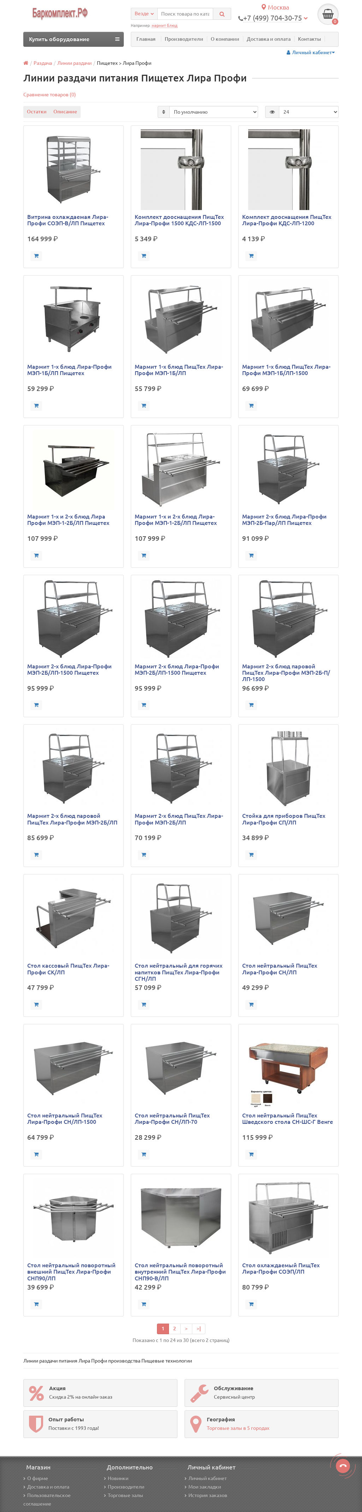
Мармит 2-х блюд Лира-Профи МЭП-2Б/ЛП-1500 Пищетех (69, 669)
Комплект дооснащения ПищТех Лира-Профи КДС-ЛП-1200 (286, 220)
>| (199, 1328)
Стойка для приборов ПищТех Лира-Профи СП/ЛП (283, 818)
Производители (184, 39)
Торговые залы (125, 1495)
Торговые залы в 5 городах (238, 1428)
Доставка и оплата (269, 39)
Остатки (37, 111)
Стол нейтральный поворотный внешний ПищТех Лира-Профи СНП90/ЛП (71, 1271)
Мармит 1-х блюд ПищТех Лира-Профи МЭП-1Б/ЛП (179, 369)
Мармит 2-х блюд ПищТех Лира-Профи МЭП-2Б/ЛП (179, 818)
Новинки (118, 1478)
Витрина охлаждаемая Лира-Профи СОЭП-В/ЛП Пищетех (67, 220)
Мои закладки (204, 1487)
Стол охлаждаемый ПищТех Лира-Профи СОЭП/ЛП (281, 1268)
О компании (225, 39)
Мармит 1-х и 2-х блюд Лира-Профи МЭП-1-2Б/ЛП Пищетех (176, 519)
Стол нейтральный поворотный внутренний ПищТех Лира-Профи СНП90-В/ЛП (180, 1271)
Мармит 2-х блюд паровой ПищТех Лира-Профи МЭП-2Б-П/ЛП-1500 (286, 672)
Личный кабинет (207, 1478)
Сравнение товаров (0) (49, 94)
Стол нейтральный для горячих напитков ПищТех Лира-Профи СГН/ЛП (178, 971)
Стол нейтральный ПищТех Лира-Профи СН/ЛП (279, 968)
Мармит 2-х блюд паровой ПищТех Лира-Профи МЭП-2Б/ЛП (72, 818)
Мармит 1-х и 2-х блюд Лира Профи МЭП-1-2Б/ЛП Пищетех (68, 519)
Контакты (309, 39)
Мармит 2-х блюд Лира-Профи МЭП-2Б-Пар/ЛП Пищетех (284, 519)
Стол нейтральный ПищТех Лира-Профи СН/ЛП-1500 (64, 1118)
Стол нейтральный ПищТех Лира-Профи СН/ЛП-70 (172, 1118)
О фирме (37, 1478)
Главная (146, 39)
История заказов (207, 1495)
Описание (65, 111)
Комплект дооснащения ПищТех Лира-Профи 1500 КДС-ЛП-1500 (179, 220)
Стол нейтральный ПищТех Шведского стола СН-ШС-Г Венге (287, 1118)
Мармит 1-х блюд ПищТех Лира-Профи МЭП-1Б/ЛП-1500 (286, 369)
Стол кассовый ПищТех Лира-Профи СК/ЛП (68, 968)
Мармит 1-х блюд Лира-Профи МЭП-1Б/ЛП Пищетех (69, 369)
